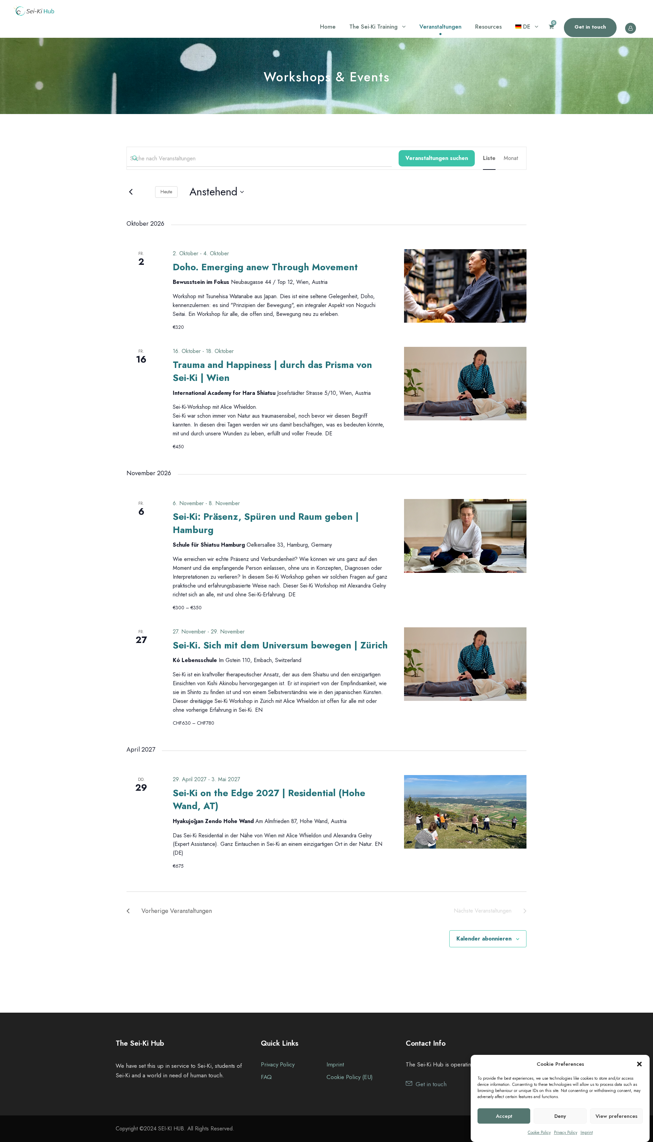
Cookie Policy (539, 1132)
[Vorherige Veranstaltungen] (131, 192)
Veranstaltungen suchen (436, 158)
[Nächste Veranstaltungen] (145, 192)
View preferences (616, 1116)
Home (328, 26)
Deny (560, 1116)
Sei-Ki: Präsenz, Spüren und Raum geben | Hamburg (266, 523)
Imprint (587, 1132)
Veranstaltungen (440, 26)
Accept (504, 1116)
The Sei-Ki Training (373, 26)
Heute (166, 191)
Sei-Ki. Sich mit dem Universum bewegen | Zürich (280, 645)
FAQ (266, 1077)
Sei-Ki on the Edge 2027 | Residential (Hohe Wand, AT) (269, 799)
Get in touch (590, 27)
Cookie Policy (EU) (349, 1077)
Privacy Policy (565, 1132)
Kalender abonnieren (484, 939)
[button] (639, 1064)
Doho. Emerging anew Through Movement (265, 267)
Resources (488, 26)
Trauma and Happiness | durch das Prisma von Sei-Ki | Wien (272, 371)
